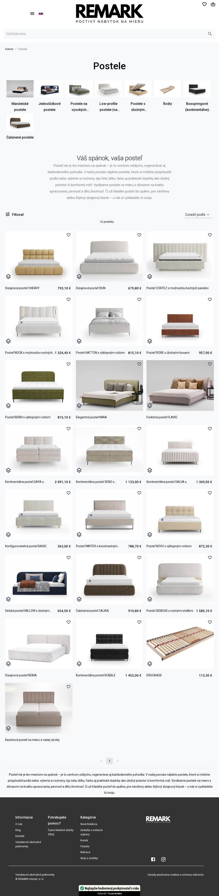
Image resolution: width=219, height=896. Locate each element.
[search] (210, 34)
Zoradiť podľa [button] (195, 215)
